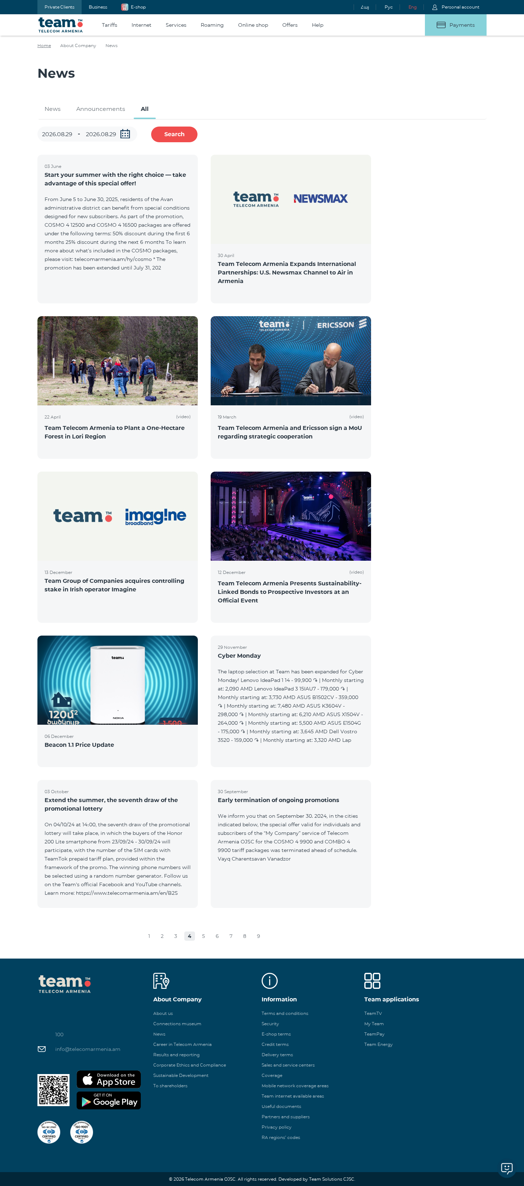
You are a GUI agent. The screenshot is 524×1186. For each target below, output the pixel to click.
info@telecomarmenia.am (87, 1049)
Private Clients (60, 7)
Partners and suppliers (286, 1116)
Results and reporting (176, 1054)
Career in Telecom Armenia (182, 1044)
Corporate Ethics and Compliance (189, 1065)
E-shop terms (276, 1034)
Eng (413, 7)
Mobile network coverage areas (295, 1085)
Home (44, 45)
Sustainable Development (181, 1075)
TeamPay (374, 1034)
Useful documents (281, 1106)
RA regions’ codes (281, 1137)
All (145, 109)
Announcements (100, 109)
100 (59, 1034)
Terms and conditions (285, 1013)
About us (163, 1013)
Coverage (272, 1075)
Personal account (460, 7)
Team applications (391, 999)
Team (60, 25)
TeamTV (373, 1013)
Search (174, 134)
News (53, 109)
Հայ (365, 7)
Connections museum (177, 1023)
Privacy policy (277, 1127)
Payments (462, 25)
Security (270, 1023)
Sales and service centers (288, 1065)
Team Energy (378, 1044)
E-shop (138, 7)
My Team (374, 1023)
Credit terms (275, 1044)
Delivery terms (277, 1054)
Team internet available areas (293, 1096)
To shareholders (170, 1085)
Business (98, 7)
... (125, 133)
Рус (388, 7)
